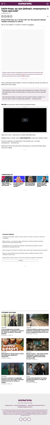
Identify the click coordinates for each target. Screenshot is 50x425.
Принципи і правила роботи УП (25, 407)
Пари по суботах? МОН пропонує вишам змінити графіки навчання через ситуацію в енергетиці (22, 254)
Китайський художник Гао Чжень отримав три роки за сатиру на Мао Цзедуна (36, 379)
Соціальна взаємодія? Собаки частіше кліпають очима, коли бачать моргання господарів (23, 237)
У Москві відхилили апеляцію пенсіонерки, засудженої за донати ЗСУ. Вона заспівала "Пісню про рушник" (12, 331)
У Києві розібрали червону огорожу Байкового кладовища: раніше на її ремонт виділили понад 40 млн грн (37, 331)
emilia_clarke (24, 78)
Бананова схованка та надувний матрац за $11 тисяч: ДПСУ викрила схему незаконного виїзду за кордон (12, 380)
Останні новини (8, 234)
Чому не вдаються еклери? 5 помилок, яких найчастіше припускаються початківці (24, 250)
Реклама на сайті (9, 405)
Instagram (31, 24)
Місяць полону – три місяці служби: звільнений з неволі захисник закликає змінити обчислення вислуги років (22, 242)
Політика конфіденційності (20, 405)
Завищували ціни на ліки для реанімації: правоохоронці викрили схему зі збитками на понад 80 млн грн (22, 246)
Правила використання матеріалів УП (36, 405)
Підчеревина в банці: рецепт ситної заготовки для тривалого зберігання (22, 257)
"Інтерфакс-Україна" (30, 413)
